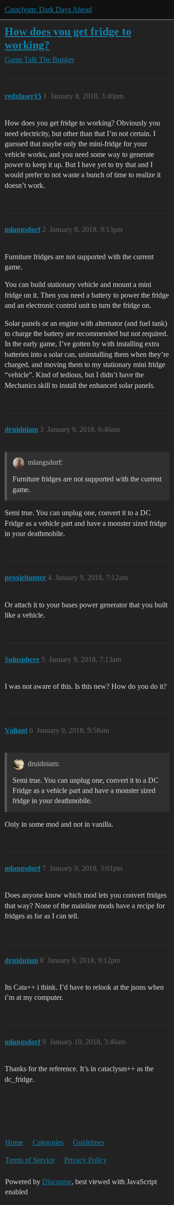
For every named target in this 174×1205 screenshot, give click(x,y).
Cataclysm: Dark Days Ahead (48, 9)
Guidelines (88, 1142)
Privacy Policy (85, 1160)
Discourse (56, 1182)
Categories (48, 1142)
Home (14, 1142)
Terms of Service (30, 1160)
